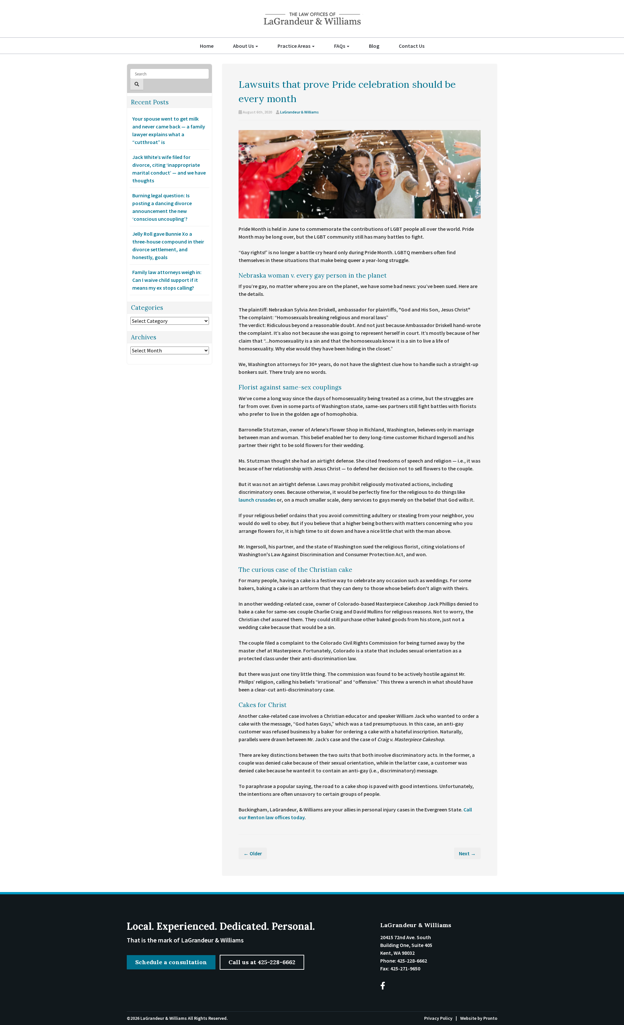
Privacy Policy (438, 1018)
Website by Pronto (478, 1018)
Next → (467, 853)
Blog (374, 46)
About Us (244, 46)
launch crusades (257, 499)
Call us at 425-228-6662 (261, 962)
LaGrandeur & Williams (299, 112)
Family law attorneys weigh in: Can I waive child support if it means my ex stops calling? (167, 280)
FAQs (340, 46)
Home (207, 46)
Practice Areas (294, 46)
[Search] (136, 84)
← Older (252, 853)
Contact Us (411, 46)
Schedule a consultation (171, 962)
